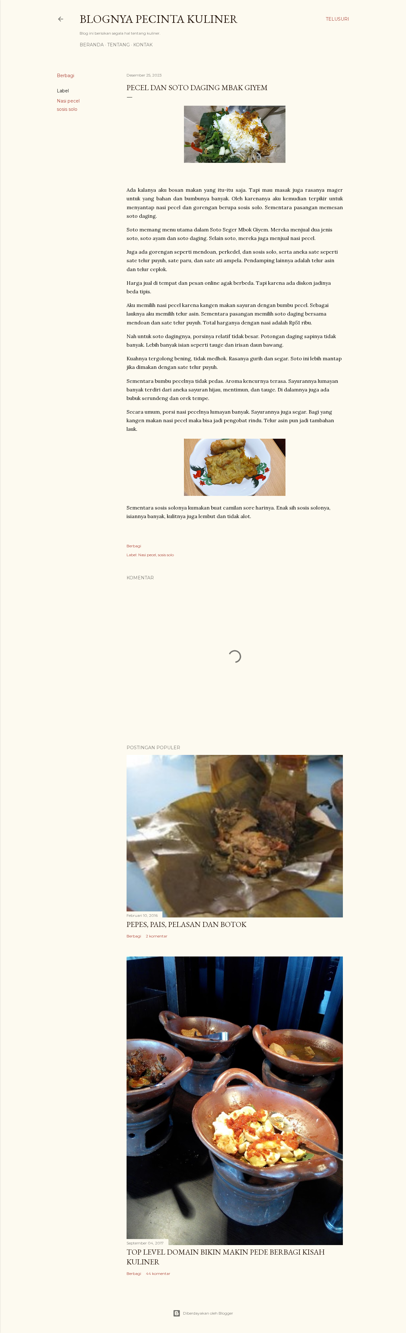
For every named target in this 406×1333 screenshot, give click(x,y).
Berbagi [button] (65, 75)
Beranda (92, 45)
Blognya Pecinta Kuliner (159, 18)
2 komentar (156, 936)
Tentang (118, 45)
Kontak (143, 45)
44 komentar (158, 1273)
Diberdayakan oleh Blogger (208, 1313)
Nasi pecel (68, 101)
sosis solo (67, 109)
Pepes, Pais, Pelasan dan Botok (186, 924)
